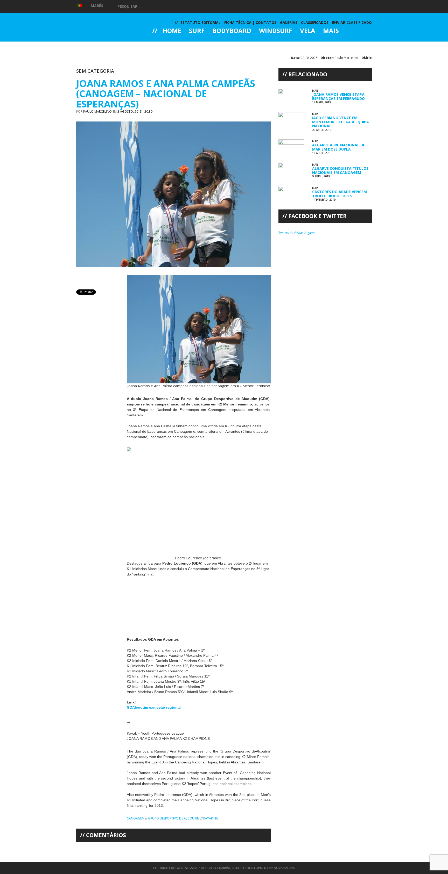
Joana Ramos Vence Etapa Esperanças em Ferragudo (338, 96)
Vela (307, 31)
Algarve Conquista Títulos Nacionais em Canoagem (340, 170)
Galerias (171, 45)
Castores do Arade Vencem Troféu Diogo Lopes (339, 193)
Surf (197, 31)
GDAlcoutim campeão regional (154, 707)
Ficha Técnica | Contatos (250, 22)
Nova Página (284, 868)
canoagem (135, 818)
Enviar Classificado (352, 22)
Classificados (314, 22)
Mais (331, 31)
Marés (97, 5)
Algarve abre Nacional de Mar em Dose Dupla (338, 147)
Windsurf (275, 31)
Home (172, 31)
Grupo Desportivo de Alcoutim (174, 818)
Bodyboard (231, 31)
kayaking (210, 818)
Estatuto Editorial (200, 22)
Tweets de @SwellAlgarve (297, 233)
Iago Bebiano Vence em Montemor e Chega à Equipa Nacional (340, 121)
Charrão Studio (230, 868)
